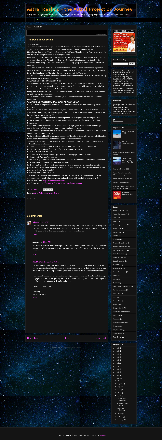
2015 (118, 360)
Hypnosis (116, 279)
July (119, 387)
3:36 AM (57, 262)
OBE (114, 217)
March (119, 414)
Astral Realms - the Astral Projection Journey (79, 9)
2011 (117, 363)
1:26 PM (45, 222)
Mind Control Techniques (43, 262)
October (120, 381)
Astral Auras (117, 304)
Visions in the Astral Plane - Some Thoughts (127, 160)
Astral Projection (119, 210)
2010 (118, 366)
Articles (40, 20)
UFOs (115, 221)
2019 (118, 348)
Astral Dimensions (119, 272)
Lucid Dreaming (118, 261)
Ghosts (115, 236)
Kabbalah (116, 319)
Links (78, 20)
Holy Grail (116, 315)
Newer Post (32, 338)
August (120, 384)
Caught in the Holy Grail (121, 399)
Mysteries (116, 239)
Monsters (116, 283)
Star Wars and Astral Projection (128, 143)
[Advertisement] (67, 31)
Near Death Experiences (121, 286)
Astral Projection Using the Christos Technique (122, 174)
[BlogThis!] (46, 189)
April (119, 396)
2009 (118, 369)
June (119, 390)
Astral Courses (53, 20)
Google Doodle (118, 308)
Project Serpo (118, 330)
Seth (114, 297)
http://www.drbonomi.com (54, 181)
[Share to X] (48, 189)
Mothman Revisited (121, 409)
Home (30, 20)
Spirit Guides (117, 333)
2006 (118, 378)
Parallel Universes (119, 290)
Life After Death (118, 257)
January (120, 420)
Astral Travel (53, 193)
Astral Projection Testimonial (123, 179)
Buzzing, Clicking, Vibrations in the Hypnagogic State (123, 187)
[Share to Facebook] (50, 189)
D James (36, 222)
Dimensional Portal (119, 250)
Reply (35, 234)
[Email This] (44, 189)
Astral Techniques (40, 193)
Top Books (67, 20)
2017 (118, 354)
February (120, 417)
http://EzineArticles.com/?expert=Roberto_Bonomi (61, 183)
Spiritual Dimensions (120, 246)
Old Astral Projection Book (127, 193)
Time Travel (117, 337)
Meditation (116, 265)
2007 (118, 375)
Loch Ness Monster (120, 322)
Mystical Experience (120, 243)
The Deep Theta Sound (122, 404)
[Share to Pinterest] (52, 189)
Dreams (116, 275)
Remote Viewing (119, 254)
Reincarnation (118, 232)
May (119, 393)
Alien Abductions (119, 268)
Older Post (101, 338)
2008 (118, 372)
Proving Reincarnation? (121, 182)
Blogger (103, 435)
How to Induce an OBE (121, 169)
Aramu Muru (117, 301)
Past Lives (116, 293)
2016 (118, 357)
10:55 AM (47, 242)
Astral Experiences (119, 225)
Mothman (116, 326)
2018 (118, 351)
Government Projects (120, 312)
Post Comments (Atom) (72, 347)
